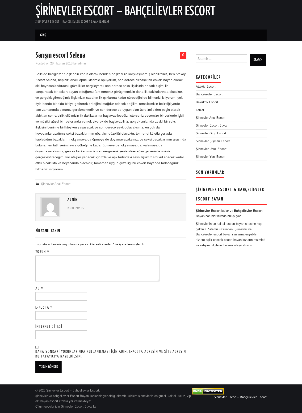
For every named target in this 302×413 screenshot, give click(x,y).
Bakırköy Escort (207, 102)
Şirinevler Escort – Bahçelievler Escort (125, 11)
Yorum (42, 252)
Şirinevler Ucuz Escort (211, 149)
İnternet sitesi (48, 326)
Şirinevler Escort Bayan (212, 125)
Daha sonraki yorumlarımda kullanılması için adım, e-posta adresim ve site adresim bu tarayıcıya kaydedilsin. (110, 354)
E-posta (44, 307)
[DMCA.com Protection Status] (208, 391)
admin (82, 63)
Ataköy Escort (205, 86)
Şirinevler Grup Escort (211, 133)
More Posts (75, 208)
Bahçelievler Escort (209, 94)
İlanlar (200, 110)
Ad (39, 288)
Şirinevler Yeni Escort (210, 156)
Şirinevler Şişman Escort (213, 141)
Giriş (43, 35)
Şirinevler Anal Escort (56, 184)
